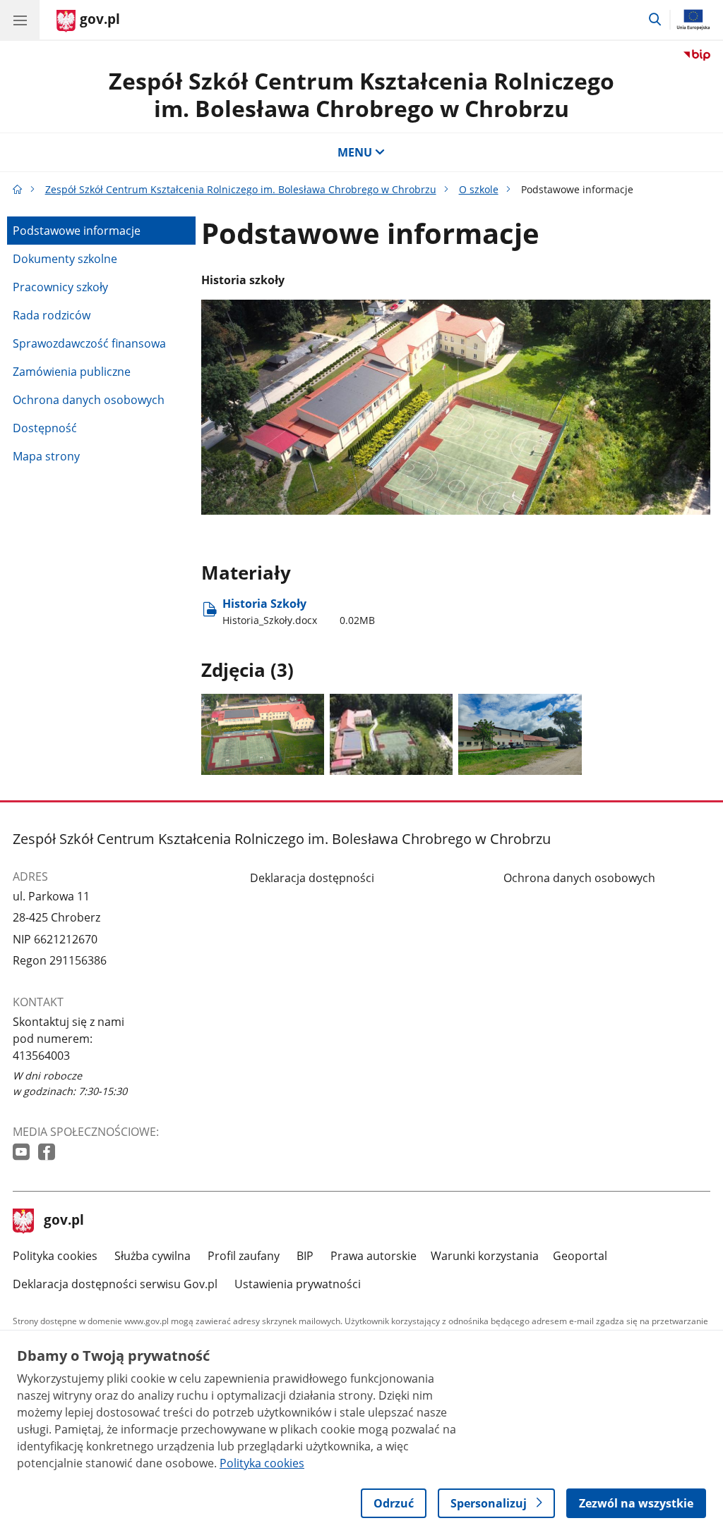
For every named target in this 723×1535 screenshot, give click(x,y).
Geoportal (580, 1256)
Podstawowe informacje (77, 230)
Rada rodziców (51, 315)
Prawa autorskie (373, 1256)
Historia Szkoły (298, 611)
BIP (305, 1256)
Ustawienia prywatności (297, 1284)
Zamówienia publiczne (72, 371)
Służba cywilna (152, 1256)
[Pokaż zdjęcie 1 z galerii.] (262, 734)
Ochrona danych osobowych (89, 400)
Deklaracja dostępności (312, 878)
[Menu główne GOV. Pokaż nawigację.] (20, 19)
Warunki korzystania (485, 1256)
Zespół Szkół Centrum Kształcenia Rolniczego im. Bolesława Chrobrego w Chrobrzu (361, 94)
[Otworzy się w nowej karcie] (22, 1152)
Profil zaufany (244, 1256)
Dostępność (45, 428)
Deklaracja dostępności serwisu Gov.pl (115, 1284)
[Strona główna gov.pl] (18, 189)
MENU (354, 152)
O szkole (478, 189)
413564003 (41, 1055)
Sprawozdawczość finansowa (89, 343)
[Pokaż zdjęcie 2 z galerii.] (391, 734)
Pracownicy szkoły (60, 287)
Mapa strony (46, 456)
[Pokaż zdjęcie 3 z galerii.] (519, 734)
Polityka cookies (55, 1256)
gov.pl (63, 1221)
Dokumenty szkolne (65, 259)
